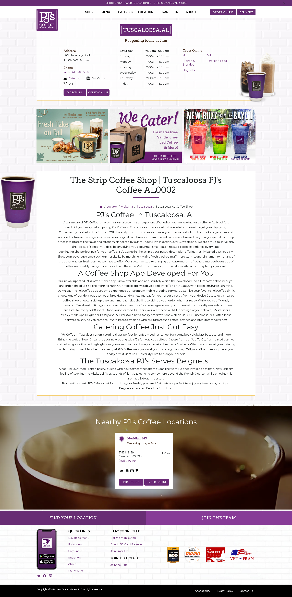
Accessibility (202, 590)
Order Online (98, 92)
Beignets (189, 70)
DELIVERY (246, 12)
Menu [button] (106, 12)
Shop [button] (89, 12)
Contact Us (245, 590)
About (72, 564)
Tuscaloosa (144, 206)
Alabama (127, 206)
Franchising (170, 12)
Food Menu (75, 544)
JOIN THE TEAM (219, 517)
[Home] (101, 206)
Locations (146, 12)
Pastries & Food (216, 60)
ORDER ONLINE (223, 12)
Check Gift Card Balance (126, 544)
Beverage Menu (78, 537)
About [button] (191, 12)
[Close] (284, 3)
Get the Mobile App (123, 537)
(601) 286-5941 (128, 460)
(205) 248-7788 (78, 71)
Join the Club (119, 564)
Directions (75, 92)
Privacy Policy (224, 590)
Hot (185, 55)
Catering (125, 12)
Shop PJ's (74, 557)
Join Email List (119, 551)
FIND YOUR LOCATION (73, 517)
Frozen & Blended (189, 62)
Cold (209, 55)
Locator (112, 206)
